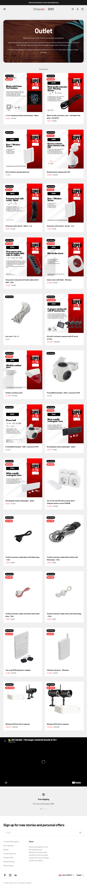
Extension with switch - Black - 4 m (19, 226)
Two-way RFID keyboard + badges (18, 670)
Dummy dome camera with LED (58, 172)
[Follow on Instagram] (10, 875)
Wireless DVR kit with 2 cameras (18, 724)
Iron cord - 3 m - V (12, 336)
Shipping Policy (9, 861)
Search (6, 849)
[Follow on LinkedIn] (15, 875)
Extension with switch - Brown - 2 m (60, 226)
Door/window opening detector (17, 172)
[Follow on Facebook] (4, 875)
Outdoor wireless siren (14, 393)
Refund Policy (8, 866)
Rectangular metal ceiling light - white (20, 501)
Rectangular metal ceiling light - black (61, 447)
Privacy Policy (8, 857)
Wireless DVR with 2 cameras (58, 724)
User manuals (8, 845)
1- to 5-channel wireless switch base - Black (22, 115)
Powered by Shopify (25, 883)
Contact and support (11, 841)
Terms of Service (9, 853)
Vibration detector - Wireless (58, 670)
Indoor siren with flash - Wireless (59, 280)
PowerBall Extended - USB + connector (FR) (63, 393)
